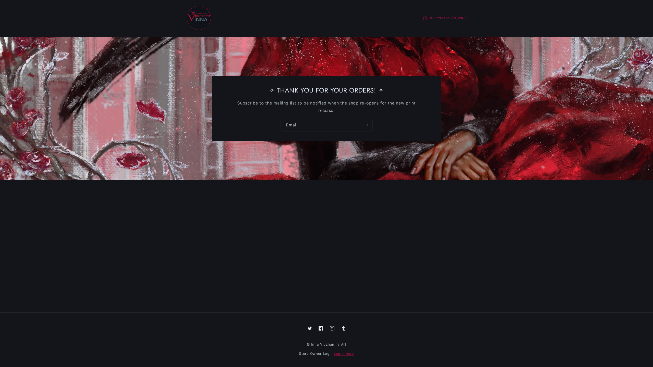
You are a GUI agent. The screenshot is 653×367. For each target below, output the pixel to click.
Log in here (344, 353)
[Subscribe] (366, 125)
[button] (445, 18)
